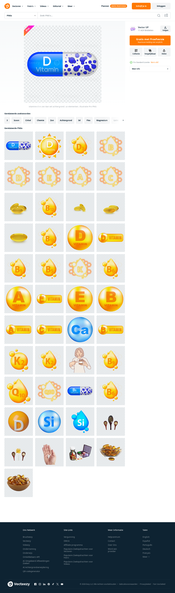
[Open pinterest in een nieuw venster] (49, 584)
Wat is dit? (155, 62)
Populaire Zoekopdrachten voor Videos (78, 562)
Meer (70, 6)
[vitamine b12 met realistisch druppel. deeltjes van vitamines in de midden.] (49, 207)
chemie (40, 120)
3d (79, 120)
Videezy (26, 545)
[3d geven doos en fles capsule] (80, 452)
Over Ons (112, 545)
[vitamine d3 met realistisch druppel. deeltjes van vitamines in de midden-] (80, 146)
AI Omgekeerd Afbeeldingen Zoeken (36, 562)
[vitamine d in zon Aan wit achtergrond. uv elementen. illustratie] (18, 146)
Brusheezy (28, 537)
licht (116, 120)
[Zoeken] (158, 15)
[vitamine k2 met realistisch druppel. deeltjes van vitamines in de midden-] (49, 360)
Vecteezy (27, 541)
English (146, 537)
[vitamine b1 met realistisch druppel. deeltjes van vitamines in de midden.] (18, 268)
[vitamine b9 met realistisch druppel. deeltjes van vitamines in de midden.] (111, 360)
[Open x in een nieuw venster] (57, 584)
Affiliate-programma (73, 545)
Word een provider (112, 550)
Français (146, 553)
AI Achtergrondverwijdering (36, 567)
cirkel (28, 120)
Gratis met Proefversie (150, 40)
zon (52, 120)
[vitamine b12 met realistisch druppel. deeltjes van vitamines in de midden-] (49, 237)
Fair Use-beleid (159, 584)
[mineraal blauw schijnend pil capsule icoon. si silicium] (49, 421)
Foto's (30, 6)
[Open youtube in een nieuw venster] (62, 584)
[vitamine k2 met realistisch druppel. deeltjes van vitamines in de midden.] (18, 360)
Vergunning (69, 537)
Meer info (136, 69)
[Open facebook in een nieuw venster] (35, 584)
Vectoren (16, 6)
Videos (43, 6)
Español (146, 541)
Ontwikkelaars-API (31, 557)
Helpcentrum (114, 537)
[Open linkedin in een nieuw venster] (44, 584)
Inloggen (161, 6)
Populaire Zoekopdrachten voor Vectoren (78, 550)
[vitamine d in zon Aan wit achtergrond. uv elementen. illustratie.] (49, 146)
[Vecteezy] (7, 6)
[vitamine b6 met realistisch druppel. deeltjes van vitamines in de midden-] (111, 268)
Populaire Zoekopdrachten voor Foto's (78, 556)
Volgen (165, 30)
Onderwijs (27, 553)
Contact (111, 541)
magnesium (102, 120)
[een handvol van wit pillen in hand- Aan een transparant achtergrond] (49, 452)
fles (88, 120)
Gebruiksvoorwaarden (128, 584)
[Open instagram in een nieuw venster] (40, 584)
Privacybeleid (145, 584)
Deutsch (146, 549)
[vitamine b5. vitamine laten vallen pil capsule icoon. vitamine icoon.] (80, 391)
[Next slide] (120, 120)
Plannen (105, 6)
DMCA (66, 541)
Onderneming (29, 549)
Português (147, 545)
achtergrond (66, 120)
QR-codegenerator (31, 571)
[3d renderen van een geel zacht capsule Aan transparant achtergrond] (111, 452)
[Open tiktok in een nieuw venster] (53, 584)
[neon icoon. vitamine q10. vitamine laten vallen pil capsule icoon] (49, 391)
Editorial (57, 6)
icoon (16, 120)
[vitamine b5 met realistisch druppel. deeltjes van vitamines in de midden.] (49, 268)
